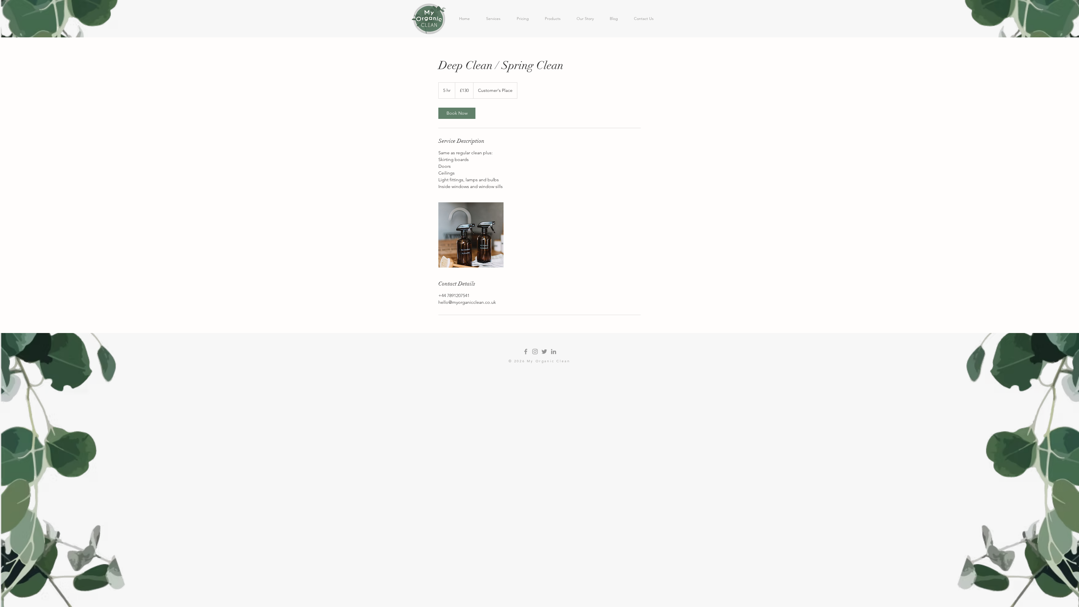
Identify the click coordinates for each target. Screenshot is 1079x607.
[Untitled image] (471, 235)
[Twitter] (544, 351)
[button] (493, 19)
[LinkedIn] (553, 351)
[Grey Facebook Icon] (525, 351)
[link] (456, 113)
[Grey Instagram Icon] (535, 351)
